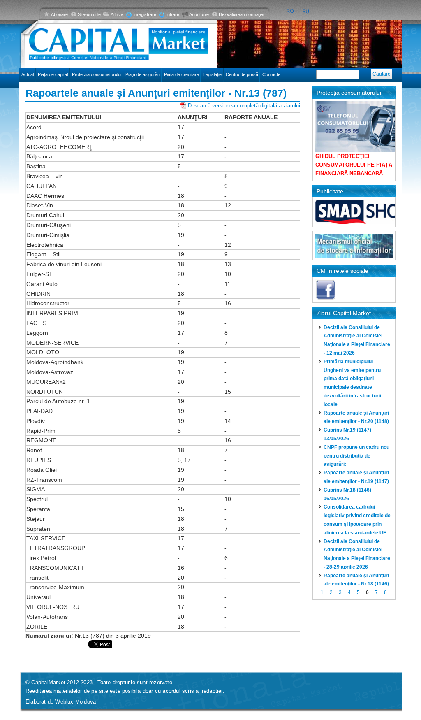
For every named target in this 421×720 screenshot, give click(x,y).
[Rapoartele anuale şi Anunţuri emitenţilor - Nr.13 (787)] (290, 11)
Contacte (271, 74)
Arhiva (117, 14)
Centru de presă (242, 74)
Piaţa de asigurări (142, 74)
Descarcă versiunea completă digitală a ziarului (244, 105)
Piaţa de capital (53, 74)
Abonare (59, 14)
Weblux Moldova (75, 702)
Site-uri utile (89, 14)
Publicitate (330, 191)
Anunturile (199, 14)
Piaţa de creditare (181, 74)
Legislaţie (212, 74)
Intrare (172, 14)
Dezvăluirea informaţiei (241, 14)
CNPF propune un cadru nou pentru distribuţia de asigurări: (356, 455)
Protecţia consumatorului (96, 74)
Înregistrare (144, 14)
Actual (27, 74)
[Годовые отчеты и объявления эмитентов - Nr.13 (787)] (306, 11)
